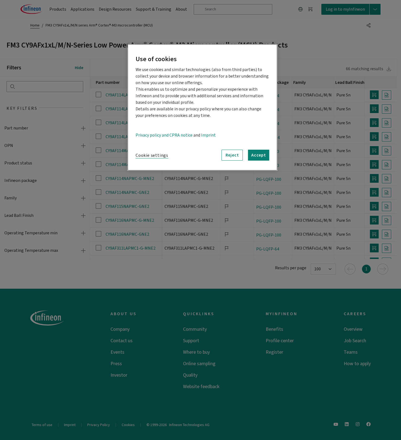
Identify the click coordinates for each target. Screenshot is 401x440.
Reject (232, 155)
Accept (258, 155)
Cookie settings (152, 155)
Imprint (208, 135)
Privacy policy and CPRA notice (164, 135)
